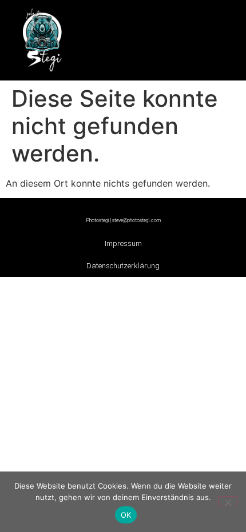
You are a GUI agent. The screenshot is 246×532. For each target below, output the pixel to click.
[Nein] (227, 501)
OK (126, 514)
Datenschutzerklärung (123, 265)
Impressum (123, 243)
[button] (168, 37)
